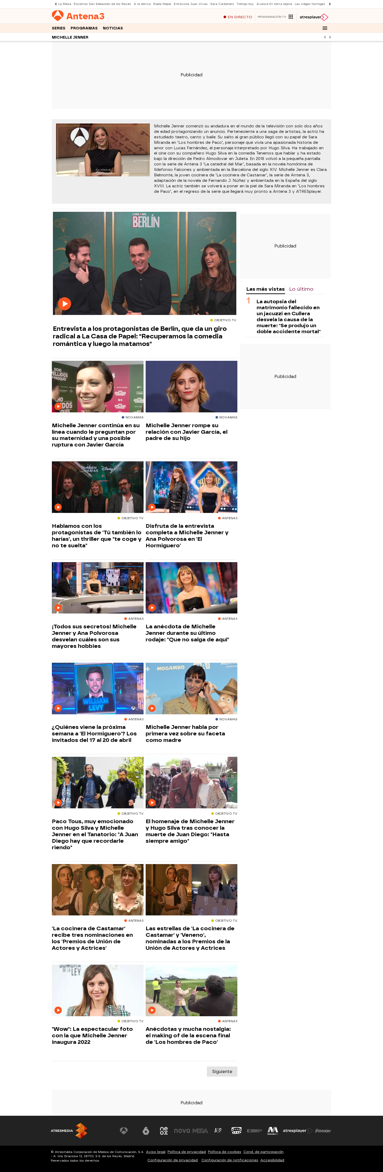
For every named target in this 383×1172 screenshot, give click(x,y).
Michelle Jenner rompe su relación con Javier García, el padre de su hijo (186, 432)
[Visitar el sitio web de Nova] (182, 1131)
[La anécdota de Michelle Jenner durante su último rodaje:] (191, 588)
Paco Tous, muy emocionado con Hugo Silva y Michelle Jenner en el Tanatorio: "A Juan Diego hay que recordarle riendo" (95, 834)
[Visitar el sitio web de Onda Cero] (236, 1131)
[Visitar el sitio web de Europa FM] (254, 1131)
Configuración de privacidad (172, 1160)
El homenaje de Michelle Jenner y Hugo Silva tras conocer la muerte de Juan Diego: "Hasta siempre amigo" (190, 831)
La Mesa (64, 4)
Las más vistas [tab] (265, 289)
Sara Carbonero (222, 4)
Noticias (113, 28)
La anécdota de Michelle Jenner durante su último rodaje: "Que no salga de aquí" (187, 633)
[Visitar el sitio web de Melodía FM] (273, 1131)
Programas (84, 28)
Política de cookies (224, 1152)
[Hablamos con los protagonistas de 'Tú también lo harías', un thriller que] (98, 487)
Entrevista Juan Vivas (191, 4)
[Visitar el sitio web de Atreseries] (218, 1131)
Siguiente (222, 1071)
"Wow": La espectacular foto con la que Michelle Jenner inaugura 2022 (92, 1035)
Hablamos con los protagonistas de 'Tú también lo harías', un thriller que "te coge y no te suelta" (96, 536)
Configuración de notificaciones (229, 1160)
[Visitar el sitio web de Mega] (200, 1131)
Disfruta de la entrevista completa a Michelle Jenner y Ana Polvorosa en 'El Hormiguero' (187, 536)
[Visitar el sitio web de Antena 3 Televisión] (127, 1131)
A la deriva (142, 4)
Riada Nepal (162, 4)
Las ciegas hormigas (310, 4)
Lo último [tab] (301, 289)
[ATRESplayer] (313, 17)
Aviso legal (155, 1152)
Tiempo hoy (245, 4)
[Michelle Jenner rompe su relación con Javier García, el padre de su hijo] (191, 387)
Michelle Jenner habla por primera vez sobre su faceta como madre (185, 733)
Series (58, 28)
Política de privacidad (187, 1152)
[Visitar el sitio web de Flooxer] (323, 1131)
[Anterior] (54, 4)
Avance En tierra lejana (274, 4)
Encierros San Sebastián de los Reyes (102, 4)
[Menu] (325, 28)
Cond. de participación (263, 1152)
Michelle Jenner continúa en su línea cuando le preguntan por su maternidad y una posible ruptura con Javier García (96, 435)
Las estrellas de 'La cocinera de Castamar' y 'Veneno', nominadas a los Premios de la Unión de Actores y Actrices (190, 938)
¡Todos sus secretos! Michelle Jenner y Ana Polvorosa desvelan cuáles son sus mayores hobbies (94, 636)
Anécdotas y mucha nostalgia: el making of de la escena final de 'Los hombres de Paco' (188, 1035)
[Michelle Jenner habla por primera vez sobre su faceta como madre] (191, 689)
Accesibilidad (272, 1160)
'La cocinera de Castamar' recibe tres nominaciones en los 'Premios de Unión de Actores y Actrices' (92, 938)
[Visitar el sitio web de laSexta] (146, 1131)
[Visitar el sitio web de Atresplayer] (298, 1131)
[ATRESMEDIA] (69, 1130)
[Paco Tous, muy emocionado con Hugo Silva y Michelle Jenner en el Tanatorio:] (98, 783)
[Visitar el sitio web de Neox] (164, 1131)
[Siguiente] (328, 4)
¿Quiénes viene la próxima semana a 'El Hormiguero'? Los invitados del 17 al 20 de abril (94, 733)
